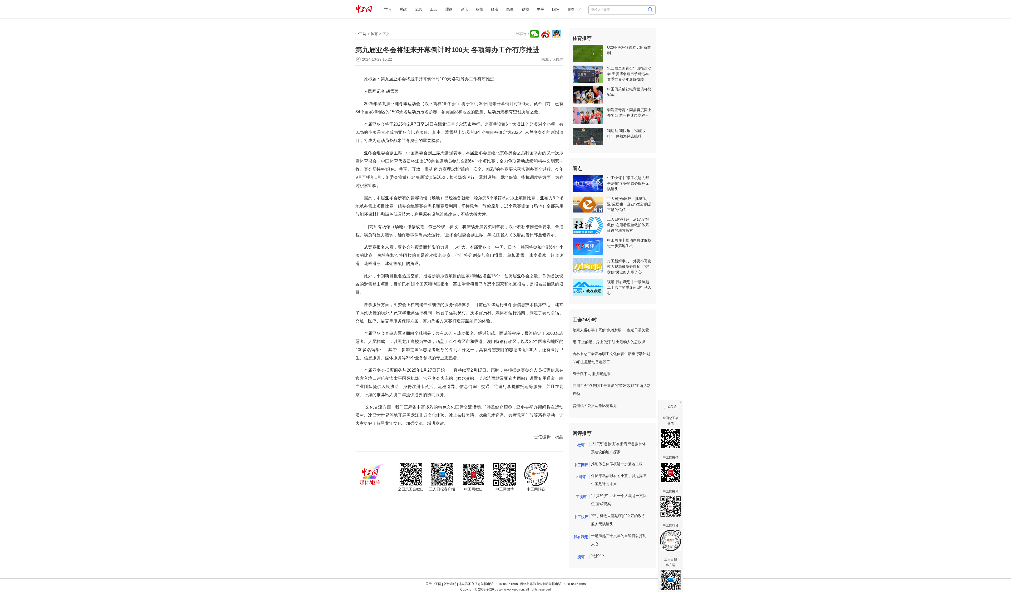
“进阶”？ (598, 556)
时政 (403, 9)
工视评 (581, 497)
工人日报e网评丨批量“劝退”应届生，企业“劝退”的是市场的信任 (629, 204)
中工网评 (581, 465)
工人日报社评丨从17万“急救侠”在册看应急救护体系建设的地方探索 (628, 225)
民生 (510, 9)
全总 (418, 9)
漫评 (581, 557)
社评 (581, 445)
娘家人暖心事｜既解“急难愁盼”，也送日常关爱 (611, 330)
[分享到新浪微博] (545, 34)
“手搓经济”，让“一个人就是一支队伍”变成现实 (619, 500)
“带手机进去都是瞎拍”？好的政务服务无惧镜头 (618, 520)
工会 (433, 9)
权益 (479, 9)
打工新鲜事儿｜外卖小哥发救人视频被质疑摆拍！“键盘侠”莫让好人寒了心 (629, 266)
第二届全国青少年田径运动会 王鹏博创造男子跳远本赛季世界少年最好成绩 (629, 73)
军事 (540, 9)
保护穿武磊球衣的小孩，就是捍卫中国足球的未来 (618, 480)
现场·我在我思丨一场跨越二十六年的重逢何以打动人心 (629, 287)
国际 (555, 9)
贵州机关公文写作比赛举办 (595, 406)
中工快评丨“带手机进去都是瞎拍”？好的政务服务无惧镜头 (628, 183)
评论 (464, 9)
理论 (449, 9)
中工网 (360, 34)
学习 (387, 9)
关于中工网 (433, 584)
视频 (525, 9)
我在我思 (581, 537)
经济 (494, 9)
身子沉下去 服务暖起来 (592, 374)
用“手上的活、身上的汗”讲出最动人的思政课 (609, 342)
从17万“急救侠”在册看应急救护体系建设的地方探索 (618, 448)
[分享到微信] (534, 34)
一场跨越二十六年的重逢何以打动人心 (618, 540)
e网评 (581, 477)
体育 (374, 34)
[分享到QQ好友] (556, 34)
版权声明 (450, 584)
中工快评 (581, 517)
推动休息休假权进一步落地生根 (617, 464)
